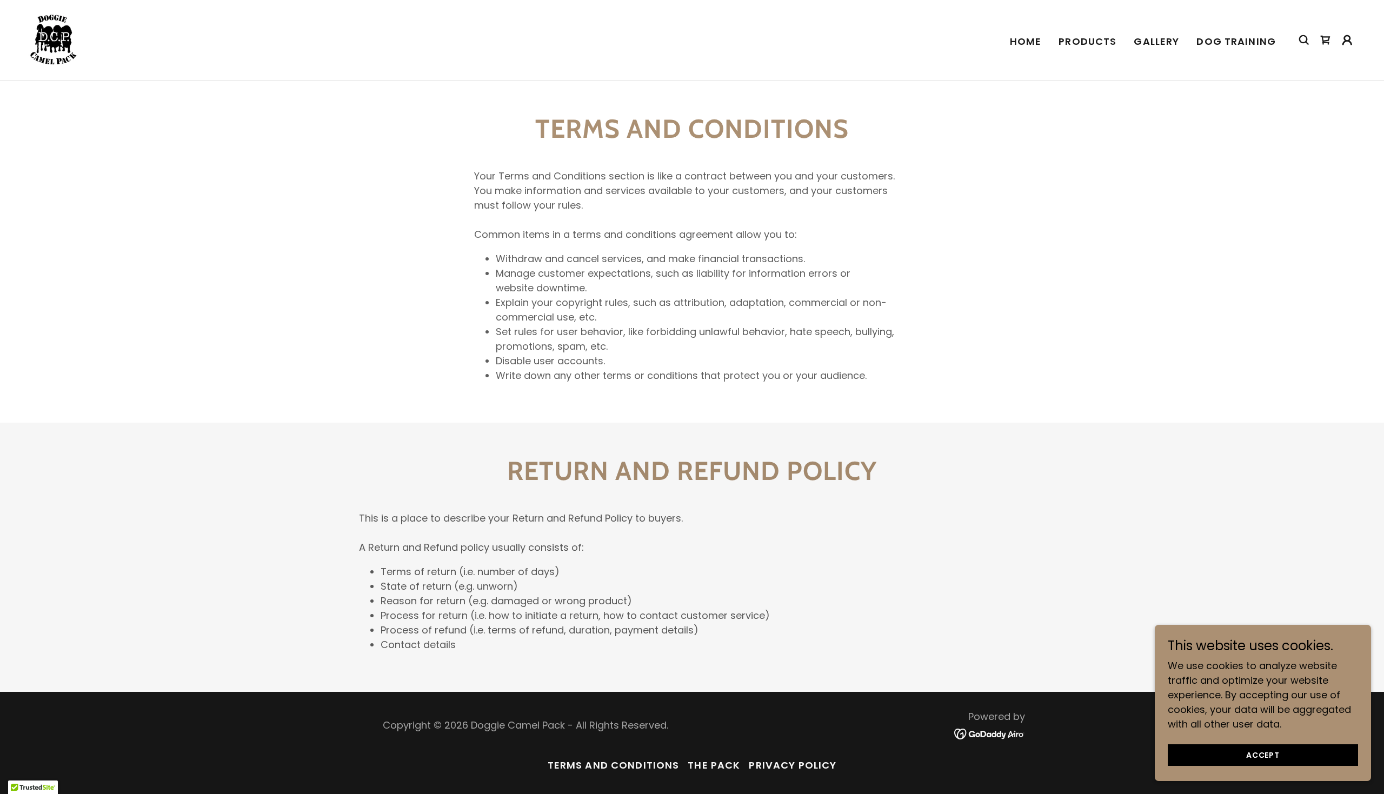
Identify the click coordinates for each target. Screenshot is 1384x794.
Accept (1263, 755)
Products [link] (1087, 41)
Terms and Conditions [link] (614, 765)
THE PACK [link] (714, 765)
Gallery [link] (1156, 41)
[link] (52, 39)
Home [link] (1026, 41)
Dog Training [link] (1236, 41)
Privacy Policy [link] (792, 765)
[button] (1347, 40)
